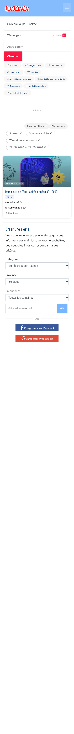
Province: (12, 275)
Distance (57, 126)
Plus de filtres (35, 126)
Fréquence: (13, 291)
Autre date (14, 46)
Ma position (57, 35)
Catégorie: (12, 259)
